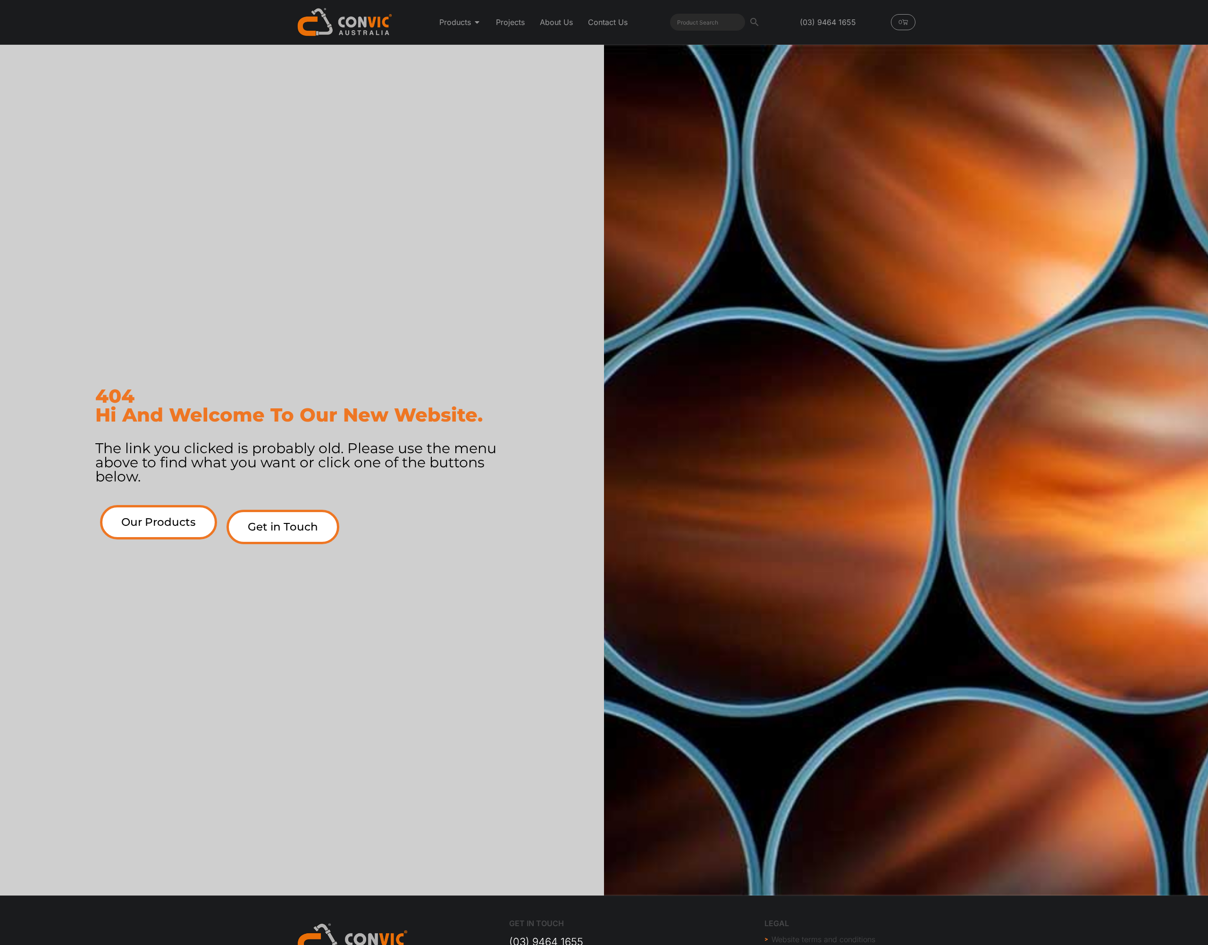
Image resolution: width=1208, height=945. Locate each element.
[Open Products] (477, 22)
